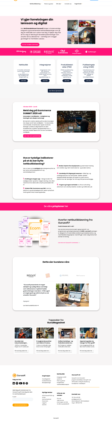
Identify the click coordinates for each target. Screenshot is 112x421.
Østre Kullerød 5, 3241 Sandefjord (80, 401)
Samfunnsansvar (46, 399)
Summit (44, 404)
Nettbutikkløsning (35, 4)
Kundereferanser (46, 381)
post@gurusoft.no (76, 399)
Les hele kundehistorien (30, 305)
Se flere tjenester (55, 91)
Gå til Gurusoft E (46, 395)
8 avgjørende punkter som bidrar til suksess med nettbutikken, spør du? (43, 342)
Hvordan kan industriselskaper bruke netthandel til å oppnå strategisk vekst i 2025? (22, 342)
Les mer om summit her (32, 136)
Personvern (45, 401)
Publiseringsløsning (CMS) (89, 66)
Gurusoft (56, 418)
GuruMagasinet (46, 379)
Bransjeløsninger (46, 382)
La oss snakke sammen (30, 44)
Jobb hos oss (60, 400)
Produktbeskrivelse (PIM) (67, 66)
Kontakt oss (68, 4)
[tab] (31, 276)
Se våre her (56, 206)
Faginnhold (78, 4)
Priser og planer (61, 381)
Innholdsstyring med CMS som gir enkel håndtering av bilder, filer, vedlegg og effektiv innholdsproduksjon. (88, 73)
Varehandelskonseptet (63, 384)
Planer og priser (48, 4)
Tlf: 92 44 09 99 (76, 397)
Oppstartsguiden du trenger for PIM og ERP (87, 342)
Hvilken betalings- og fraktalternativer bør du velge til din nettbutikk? (65, 342)
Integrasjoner (45, 65)
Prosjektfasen (60, 382)
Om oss (58, 4)
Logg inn (44, 403)
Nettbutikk (23, 65)
